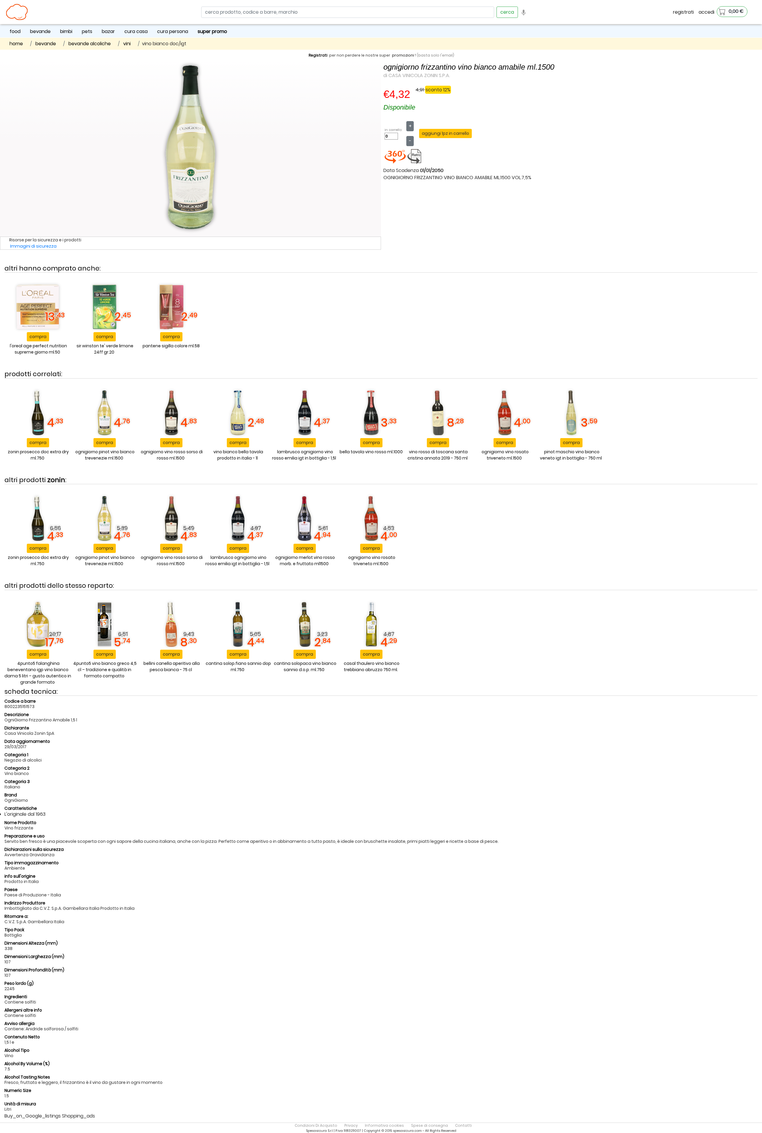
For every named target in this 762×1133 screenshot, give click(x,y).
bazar (108, 31)
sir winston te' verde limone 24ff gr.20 (104, 349)
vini (127, 43)
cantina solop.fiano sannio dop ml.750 (238, 666)
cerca (507, 12)
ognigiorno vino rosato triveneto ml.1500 (505, 455)
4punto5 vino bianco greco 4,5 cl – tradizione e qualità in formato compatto (105, 669)
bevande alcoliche (89, 43)
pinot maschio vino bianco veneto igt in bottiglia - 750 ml (571, 455)
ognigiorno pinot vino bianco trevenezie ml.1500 (105, 455)
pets (87, 31)
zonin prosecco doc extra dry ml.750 (38, 455)
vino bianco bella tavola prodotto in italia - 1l (238, 455)
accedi (706, 12)
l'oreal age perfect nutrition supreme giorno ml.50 (38, 349)
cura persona (172, 31)
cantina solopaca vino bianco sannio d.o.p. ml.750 (305, 666)
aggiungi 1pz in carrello (445, 133)
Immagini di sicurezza (33, 246)
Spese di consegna (429, 1125)
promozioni (403, 55)
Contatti (463, 1125)
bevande (40, 31)
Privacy (351, 1125)
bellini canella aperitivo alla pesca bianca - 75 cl (171, 666)
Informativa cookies (384, 1125)
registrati (683, 12)
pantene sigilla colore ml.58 (171, 346)
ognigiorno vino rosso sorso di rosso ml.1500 (172, 455)
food (15, 31)
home (16, 43)
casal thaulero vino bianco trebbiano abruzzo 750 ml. (371, 666)
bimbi (66, 31)
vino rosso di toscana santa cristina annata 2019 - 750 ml (437, 455)
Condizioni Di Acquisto (316, 1125)
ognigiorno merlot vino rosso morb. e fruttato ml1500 (305, 560)
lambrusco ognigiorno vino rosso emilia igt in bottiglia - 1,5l (304, 455)
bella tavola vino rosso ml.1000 (371, 452)
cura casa (136, 31)
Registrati (318, 55)
